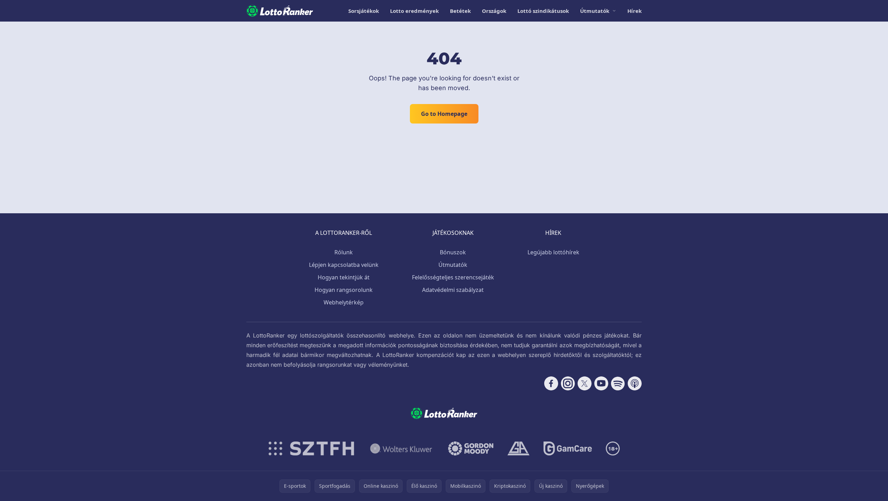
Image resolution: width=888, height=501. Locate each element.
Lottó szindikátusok (543, 10)
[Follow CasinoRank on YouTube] (601, 383)
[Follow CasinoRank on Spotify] (618, 383)
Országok (494, 10)
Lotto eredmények (414, 10)
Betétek (460, 10)
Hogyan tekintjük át (344, 277)
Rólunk (343, 252)
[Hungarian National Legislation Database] (401, 448)
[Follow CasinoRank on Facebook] (551, 383)
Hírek (634, 10)
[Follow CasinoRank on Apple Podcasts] (635, 383)
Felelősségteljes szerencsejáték (453, 277)
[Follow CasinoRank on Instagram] (568, 383)
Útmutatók (594, 10)
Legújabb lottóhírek (553, 252)
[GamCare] (568, 448)
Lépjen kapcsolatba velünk (344, 265)
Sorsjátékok (363, 10)
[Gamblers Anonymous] (518, 448)
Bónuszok (453, 252)
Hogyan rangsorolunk (344, 290)
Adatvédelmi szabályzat (453, 290)
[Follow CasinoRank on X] (585, 383)
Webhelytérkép (344, 302)
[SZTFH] (311, 448)
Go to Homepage (444, 114)
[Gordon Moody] (470, 448)
